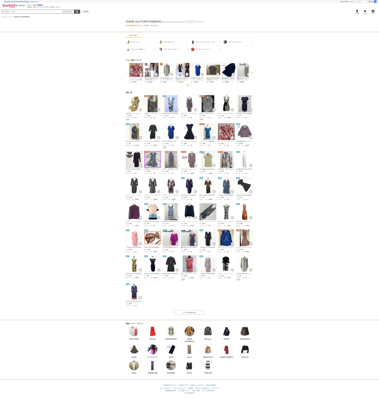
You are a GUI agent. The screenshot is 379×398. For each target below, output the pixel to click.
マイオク (357, 13)
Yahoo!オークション (170, 385)
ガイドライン (215, 388)
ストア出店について (183, 390)
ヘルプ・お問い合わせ (208, 390)
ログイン (29, 7)
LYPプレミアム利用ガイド (203, 388)
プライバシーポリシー (166, 388)
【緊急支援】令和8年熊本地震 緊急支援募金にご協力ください (21, 1)
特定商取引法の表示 (170, 390)
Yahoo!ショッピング (197, 385)
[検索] (375, 1)
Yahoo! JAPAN (344, 1)
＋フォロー (191, 21)
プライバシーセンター (180, 388)
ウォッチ (365, 13)
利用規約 (190, 388)
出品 (373, 13)
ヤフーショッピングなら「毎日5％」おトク (47, 7)
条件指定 (85, 11)
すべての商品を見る (189, 312)
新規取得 (40, 5)
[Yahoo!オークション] (13, 5)
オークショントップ (6, 17)
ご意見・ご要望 (195, 390)
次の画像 (251, 73)
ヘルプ (351, 1)
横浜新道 (371, 1)
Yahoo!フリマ (183, 385)
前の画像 (127, 73)
